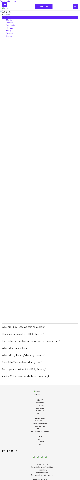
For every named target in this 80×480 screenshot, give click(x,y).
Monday (9, 20)
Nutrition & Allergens (40, 431)
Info (40, 436)
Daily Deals (40, 421)
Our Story (40, 403)
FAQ (40, 444)
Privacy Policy (42, 464)
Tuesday (9, 22)
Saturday (9, 33)
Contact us (40, 426)
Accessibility (42, 470)
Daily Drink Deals (40, 423)
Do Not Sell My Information (42, 475)
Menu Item (40, 418)
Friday (8, 30)
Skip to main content (8, 1)
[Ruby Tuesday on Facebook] (34, 457)
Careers (40, 439)
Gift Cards (40, 429)
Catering (40, 411)
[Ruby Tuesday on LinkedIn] (46, 457)
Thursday (10, 28)
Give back (40, 441)
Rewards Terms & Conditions (42, 467)
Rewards (39, 413)
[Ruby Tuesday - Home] (8, 9)
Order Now (43, 6)
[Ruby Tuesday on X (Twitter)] (42, 457)
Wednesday (11, 25)
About (40, 400)
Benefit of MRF (42, 472)
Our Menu (40, 408)
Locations (40, 405)
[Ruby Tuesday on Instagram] (38, 457)
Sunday (9, 36)
